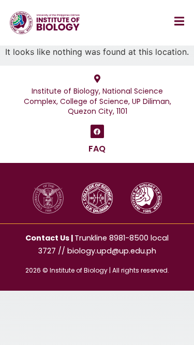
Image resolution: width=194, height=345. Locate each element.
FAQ (97, 149)
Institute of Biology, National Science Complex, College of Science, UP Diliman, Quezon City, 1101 (97, 101)
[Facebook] (97, 131)
